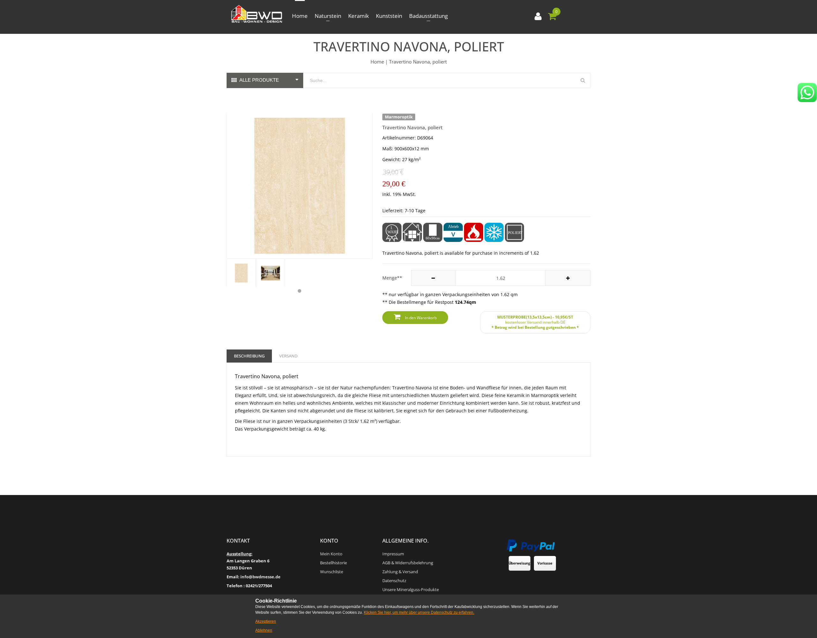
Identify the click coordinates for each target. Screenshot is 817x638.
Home (300, 15)
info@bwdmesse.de (260, 577)
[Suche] (583, 80)
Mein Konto (331, 554)
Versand (288, 356)
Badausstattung (428, 15)
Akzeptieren (265, 621)
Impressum (393, 554)
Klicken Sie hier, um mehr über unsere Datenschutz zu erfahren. (419, 612)
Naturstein (328, 15)
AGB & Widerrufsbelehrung (407, 563)
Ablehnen (263, 630)
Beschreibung (249, 356)
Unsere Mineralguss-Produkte (410, 589)
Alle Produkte (259, 80)
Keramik (358, 15)
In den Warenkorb (421, 317)
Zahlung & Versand (400, 571)
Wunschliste (331, 571)
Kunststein (389, 15)
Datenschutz (394, 580)
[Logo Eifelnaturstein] (257, 14)
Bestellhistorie (333, 563)
